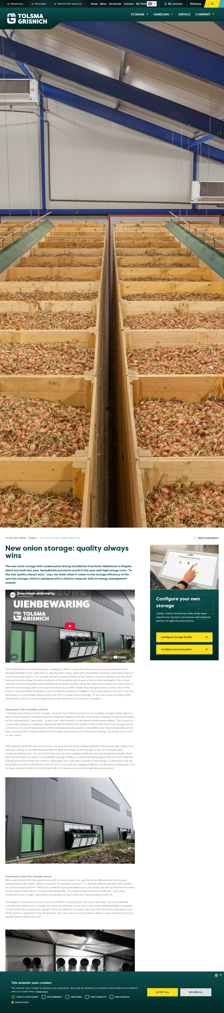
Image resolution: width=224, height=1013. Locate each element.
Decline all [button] (196, 992)
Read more (42, 991)
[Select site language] (152, 4)
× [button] (220, 975)
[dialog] (112, 992)
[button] (76, 1002)
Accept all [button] (162, 992)
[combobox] (216, 975)
